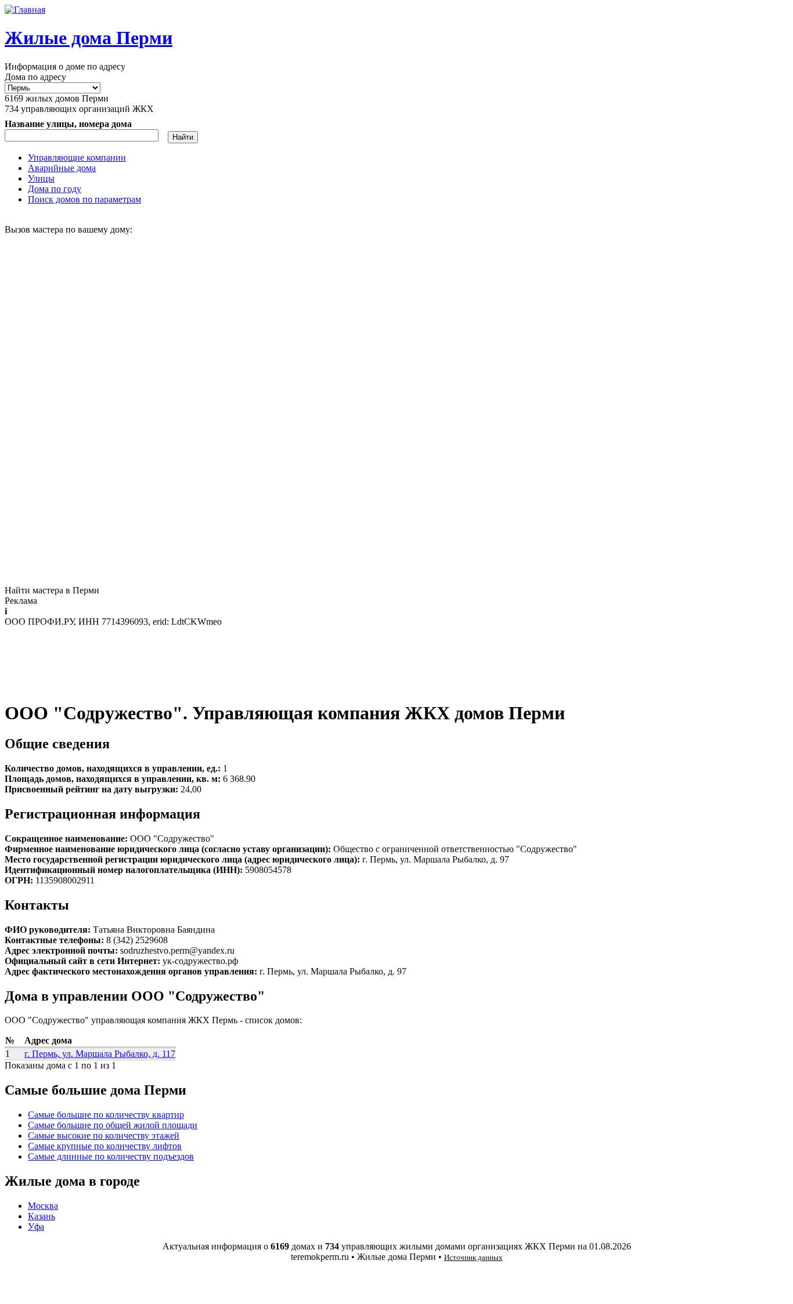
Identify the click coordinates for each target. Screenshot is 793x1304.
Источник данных (473, 1257)
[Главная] (25, 10)
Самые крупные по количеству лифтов (105, 1146)
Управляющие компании (77, 157)
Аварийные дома (62, 168)
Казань (41, 1216)
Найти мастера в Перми (52, 590)
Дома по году (54, 189)
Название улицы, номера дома (68, 124)
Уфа (36, 1226)
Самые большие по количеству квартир (106, 1115)
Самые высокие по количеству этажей (103, 1135)
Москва (43, 1206)
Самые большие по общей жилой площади (112, 1125)
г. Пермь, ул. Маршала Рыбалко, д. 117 (99, 1054)
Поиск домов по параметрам (84, 199)
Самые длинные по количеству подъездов (111, 1156)
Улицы (41, 178)
